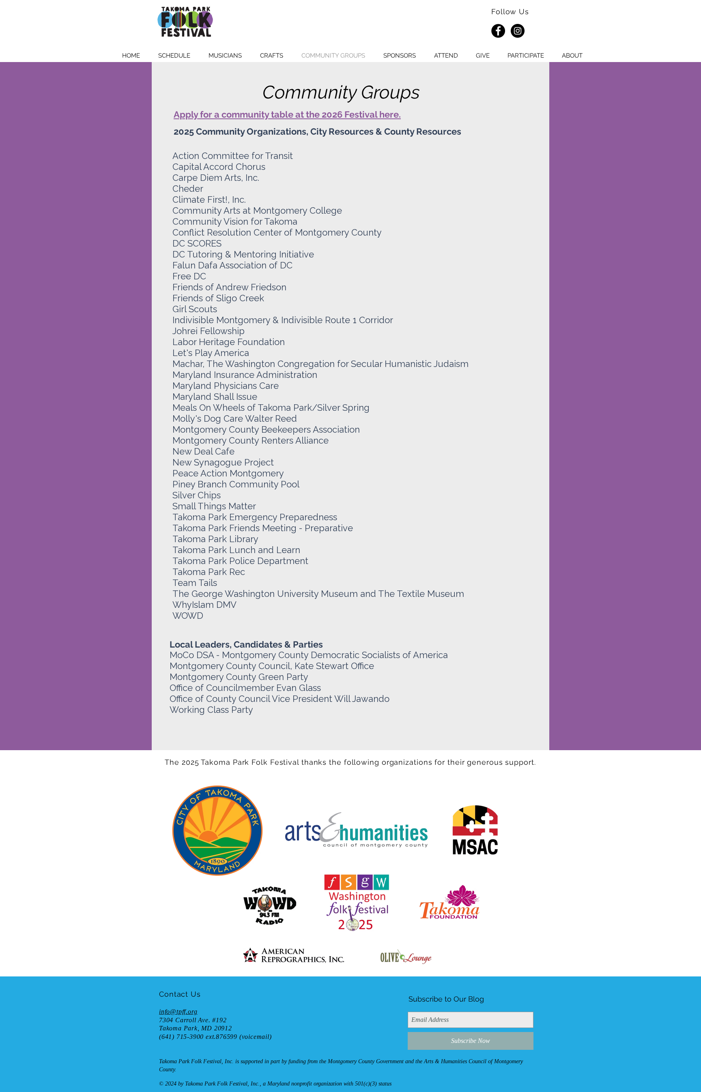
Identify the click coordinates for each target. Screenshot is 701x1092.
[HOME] (185, 22)
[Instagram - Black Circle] (518, 31)
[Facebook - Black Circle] (498, 31)
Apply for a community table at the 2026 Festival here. (287, 114)
